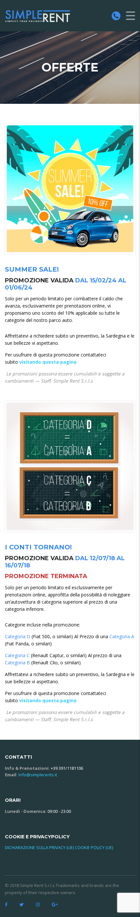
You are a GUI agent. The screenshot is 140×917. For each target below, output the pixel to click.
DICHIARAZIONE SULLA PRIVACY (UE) (39, 847)
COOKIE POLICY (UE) (94, 847)
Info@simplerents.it (38, 775)
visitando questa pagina (48, 362)
